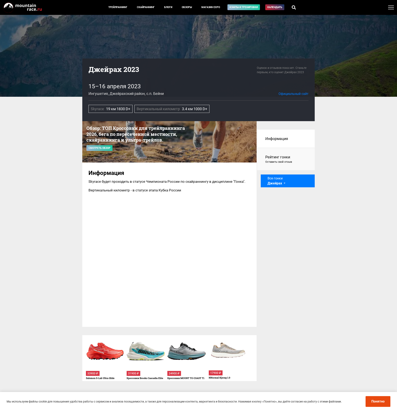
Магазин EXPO (210, 7)
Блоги (168, 7)
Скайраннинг (146, 7)
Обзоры (187, 7)
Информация (276, 138)
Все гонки (275, 180)
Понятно (378, 401)
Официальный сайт (294, 94)
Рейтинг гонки (278, 159)
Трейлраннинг (117, 7)
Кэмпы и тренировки (244, 7)
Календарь (274, 7)
